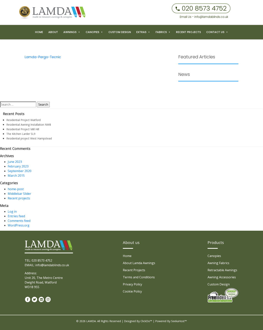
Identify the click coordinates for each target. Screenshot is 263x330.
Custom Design (119, 32)
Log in (12, 211)
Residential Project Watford (23, 120)
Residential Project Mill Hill (22, 129)
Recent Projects (188, 32)
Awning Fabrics (218, 263)
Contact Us (215, 32)
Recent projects (19, 198)
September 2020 (19, 171)
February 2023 (18, 166)
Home (39, 32)
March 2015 (16, 175)
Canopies (214, 256)
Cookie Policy (132, 291)
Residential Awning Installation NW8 (28, 124)
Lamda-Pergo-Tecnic (43, 57)
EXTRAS (141, 32)
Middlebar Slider (19, 194)
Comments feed (19, 221)
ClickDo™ (146, 321)
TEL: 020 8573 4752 (38, 260)
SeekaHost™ (179, 321)
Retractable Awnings (222, 270)
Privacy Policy (132, 284)
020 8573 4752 (204, 8)
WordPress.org (18, 225)
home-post (16, 189)
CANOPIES (92, 32)
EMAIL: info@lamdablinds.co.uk (47, 265)
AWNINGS (69, 32)
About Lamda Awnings (139, 263)
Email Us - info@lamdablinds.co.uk (204, 17)
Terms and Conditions (139, 277)
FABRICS (161, 32)
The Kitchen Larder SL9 (20, 134)
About (53, 32)
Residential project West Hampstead (29, 138)
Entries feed (16, 216)
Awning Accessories (222, 277)
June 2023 (15, 162)
